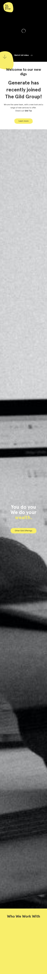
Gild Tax (28, 111)
